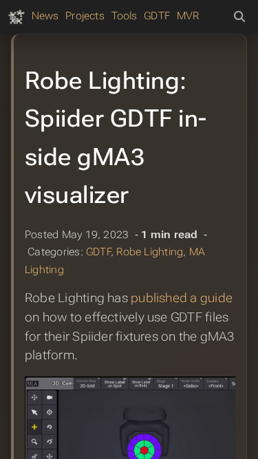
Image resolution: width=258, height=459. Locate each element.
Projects (85, 16)
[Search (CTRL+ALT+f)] (239, 17)
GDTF (157, 16)
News (45, 16)
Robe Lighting (149, 252)
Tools (124, 16)
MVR (188, 16)
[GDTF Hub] (16, 16)
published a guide (182, 298)
